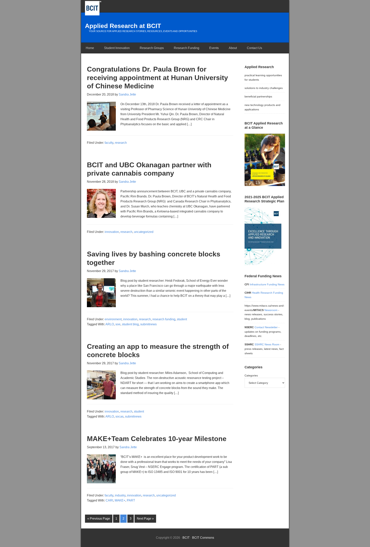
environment (113, 319)
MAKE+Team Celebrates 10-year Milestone (156, 439)
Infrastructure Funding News (267, 284)
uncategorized (143, 231)
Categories (251, 375)
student (182, 319)
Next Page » (145, 518)
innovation (112, 231)
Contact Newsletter (266, 327)
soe (117, 324)
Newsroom (271, 310)
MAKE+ (120, 500)
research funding (163, 319)
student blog (130, 324)
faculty (109, 142)
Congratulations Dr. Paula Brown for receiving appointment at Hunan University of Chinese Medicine (157, 77)
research (121, 142)
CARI (109, 500)
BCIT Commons (203, 537)
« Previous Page (98, 518)
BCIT (93, 8)
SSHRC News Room (267, 344)
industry (120, 495)
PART (131, 500)
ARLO (109, 324)
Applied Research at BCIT (123, 25)
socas (119, 416)
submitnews (148, 324)
